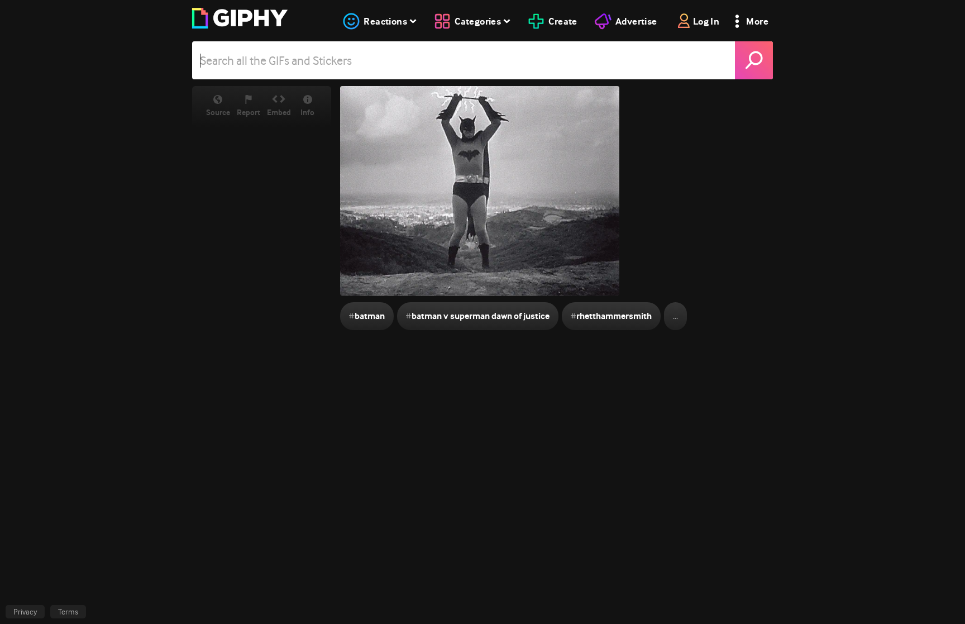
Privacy (25, 611)
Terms (68, 611)
